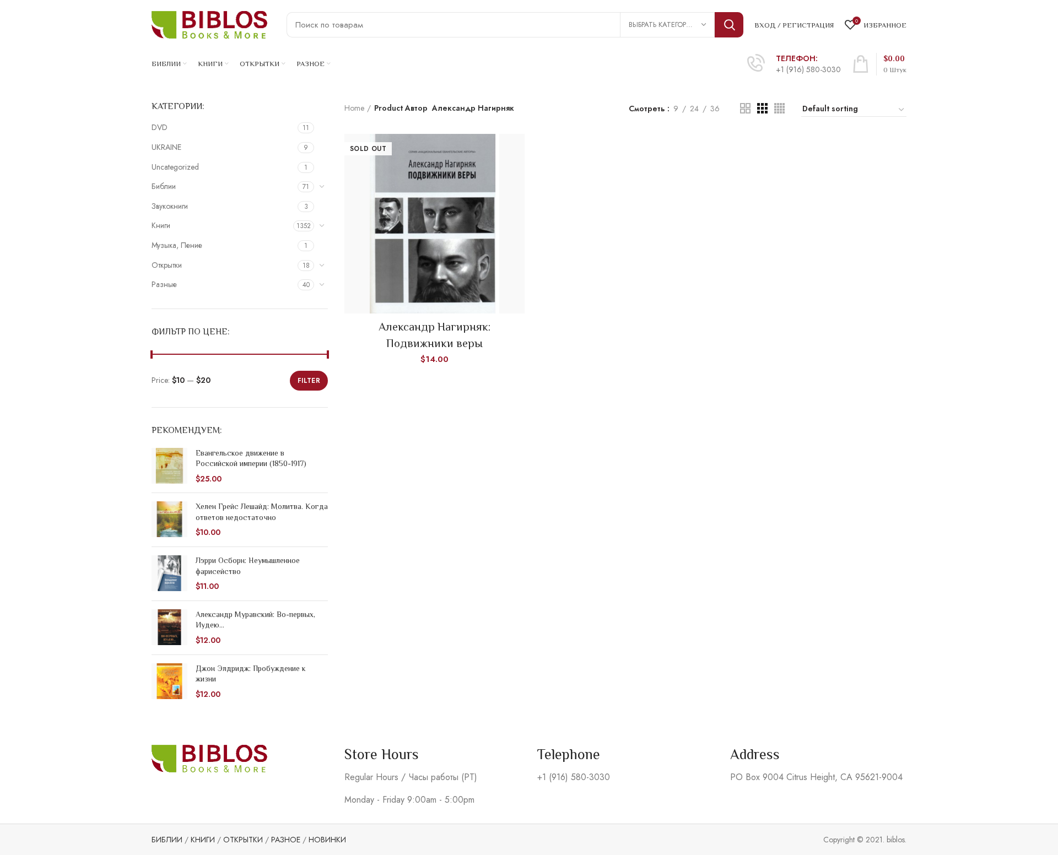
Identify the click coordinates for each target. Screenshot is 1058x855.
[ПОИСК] (729, 24)
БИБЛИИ (167, 839)
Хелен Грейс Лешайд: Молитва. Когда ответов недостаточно (262, 512)
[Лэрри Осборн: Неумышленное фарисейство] (169, 573)
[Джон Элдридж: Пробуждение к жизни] (169, 681)
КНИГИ (203, 839)
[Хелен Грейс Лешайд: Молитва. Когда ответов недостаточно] (169, 519)
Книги (161, 225)
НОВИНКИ (327, 839)
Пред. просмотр (516, 151)
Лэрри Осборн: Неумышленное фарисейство (248, 566)
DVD (160, 127)
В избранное (516, 176)
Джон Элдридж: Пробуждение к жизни (251, 674)
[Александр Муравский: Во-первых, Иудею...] (169, 627)
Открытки (167, 264)
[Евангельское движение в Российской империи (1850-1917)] (169, 466)
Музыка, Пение (177, 245)
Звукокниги (170, 206)
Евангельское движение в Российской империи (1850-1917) (251, 458)
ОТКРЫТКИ (243, 839)
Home (354, 108)
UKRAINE (166, 147)
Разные (164, 284)
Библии (164, 186)
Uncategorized (175, 166)
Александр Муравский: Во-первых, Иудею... (255, 620)
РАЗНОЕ (285, 839)
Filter (309, 381)
